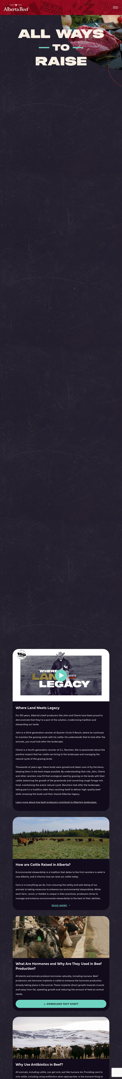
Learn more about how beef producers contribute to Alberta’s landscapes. (56, 802)
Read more (59, 905)
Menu (115, 7)
